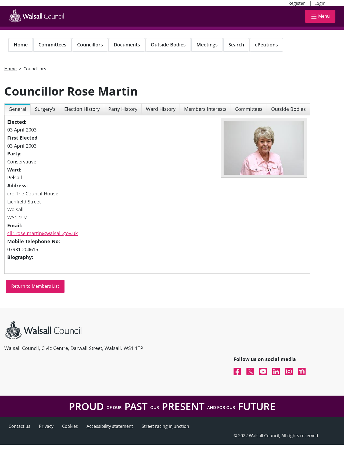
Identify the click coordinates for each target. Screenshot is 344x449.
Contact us (19, 426)
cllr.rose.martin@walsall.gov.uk (42, 233)
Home (21, 44)
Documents (127, 44)
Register (296, 3)
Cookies (70, 426)
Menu (324, 16)
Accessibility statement (110, 426)
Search (236, 44)
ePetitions (266, 44)
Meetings (207, 44)
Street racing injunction (165, 426)
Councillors (90, 44)
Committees (52, 44)
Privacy (46, 426)
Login (319, 3)
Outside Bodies (168, 44)
